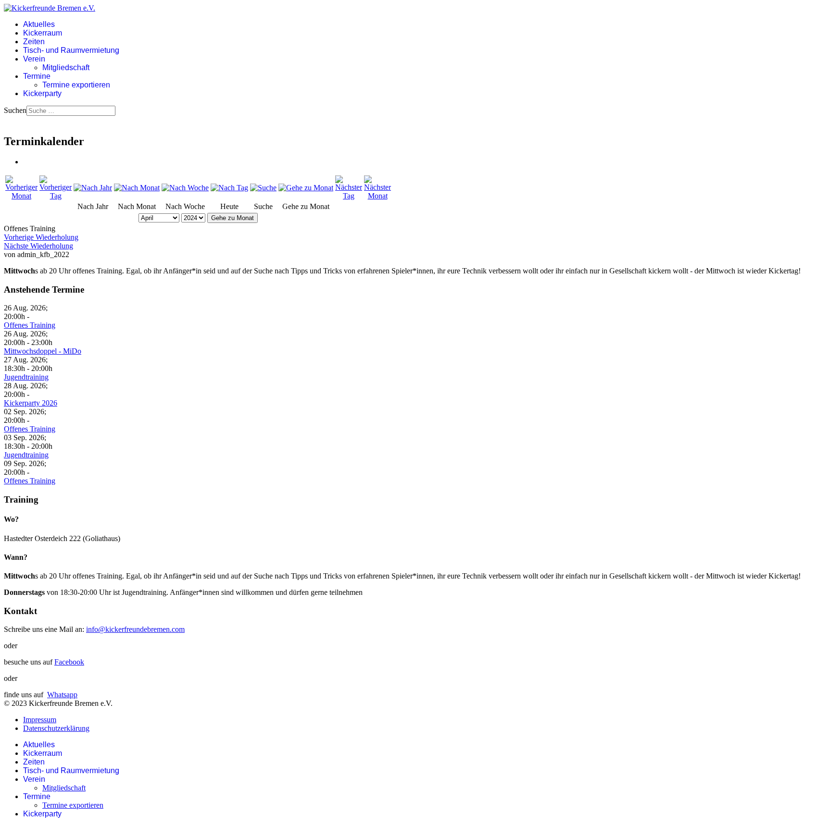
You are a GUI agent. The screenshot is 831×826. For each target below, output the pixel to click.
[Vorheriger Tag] (55, 196)
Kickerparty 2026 (30, 403)
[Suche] (263, 188)
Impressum (39, 719)
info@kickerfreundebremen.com (135, 629)
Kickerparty (42, 93)
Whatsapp (62, 694)
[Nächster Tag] (348, 196)
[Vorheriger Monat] (21, 196)
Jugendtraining (26, 377)
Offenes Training (29, 325)
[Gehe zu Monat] (305, 188)
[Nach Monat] (137, 188)
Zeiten (34, 41)
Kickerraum (42, 33)
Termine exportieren (76, 85)
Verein (34, 59)
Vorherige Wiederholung (41, 237)
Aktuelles (39, 24)
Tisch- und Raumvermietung (71, 50)
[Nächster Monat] (377, 196)
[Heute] (229, 188)
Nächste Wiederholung (38, 246)
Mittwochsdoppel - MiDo (42, 351)
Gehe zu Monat (232, 218)
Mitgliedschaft (65, 67)
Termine (36, 76)
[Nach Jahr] (93, 188)
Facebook (69, 662)
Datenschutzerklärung (56, 728)
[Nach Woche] (185, 188)
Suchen (15, 110)
